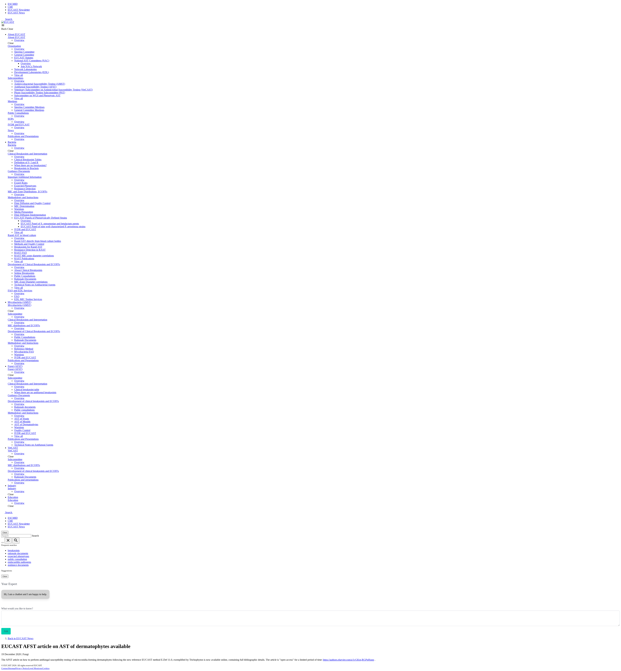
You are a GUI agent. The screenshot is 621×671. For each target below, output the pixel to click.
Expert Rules (20, 182)
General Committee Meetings (29, 110)
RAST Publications (24, 258)
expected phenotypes (18, 556)
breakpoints (14, 550)
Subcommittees (15, 78)
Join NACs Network (31, 66)
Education (13, 497)
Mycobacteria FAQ (24, 351)
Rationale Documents (25, 279)
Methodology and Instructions (23, 197)
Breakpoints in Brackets (26, 168)
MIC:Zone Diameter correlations (31, 281)
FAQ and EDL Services (20, 290)
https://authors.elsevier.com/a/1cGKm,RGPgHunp (348, 659)
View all (18, 75)
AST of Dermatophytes (26, 424)
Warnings (19, 209)
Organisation (14, 46)
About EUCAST (16, 34)
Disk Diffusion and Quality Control (32, 203)
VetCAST (13, 447)
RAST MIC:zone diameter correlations (34, 255)
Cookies (45, 668)
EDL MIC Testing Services (28, 299)
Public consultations (24, 410)
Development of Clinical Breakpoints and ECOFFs (34, 264)
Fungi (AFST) (15, 366)
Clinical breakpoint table (26, 389)
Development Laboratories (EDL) (31, 72)
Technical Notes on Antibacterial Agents (34, 284)
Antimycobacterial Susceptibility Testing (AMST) (39, 83)
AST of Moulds (22, 421)
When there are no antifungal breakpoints (35, 392)
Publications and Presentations (23, 136)
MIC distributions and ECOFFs (24, 325)
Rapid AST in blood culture (22, 235)
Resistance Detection (25, 188)
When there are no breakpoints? (30, 165)
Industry (12, 485)
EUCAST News (16, 12)
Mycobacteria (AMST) (19, 302)
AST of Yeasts (21, 418)
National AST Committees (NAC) (31, 60)
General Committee (24, 54)
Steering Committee (24, 51)
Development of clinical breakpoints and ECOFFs (33, 401)
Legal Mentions (35, 668)
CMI (10, 6)
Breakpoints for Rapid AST (28, 246)
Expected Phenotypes (25, 185)
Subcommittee (15, 313)
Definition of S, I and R (26, 162)
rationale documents (18, 553)
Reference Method (23, 348)
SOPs (11, 118)
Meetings (12, 101)
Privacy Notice (21, 668)
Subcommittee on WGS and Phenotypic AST (37, 95)
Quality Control (22, 430)
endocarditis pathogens (19, 562)
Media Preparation (23, 212)
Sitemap (11, 668)
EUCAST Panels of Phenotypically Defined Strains (40, 217)
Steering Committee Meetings (29, 107)
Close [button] (10, 28)
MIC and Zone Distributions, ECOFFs (27, 191)
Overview (19, 40)
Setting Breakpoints (24, 273)
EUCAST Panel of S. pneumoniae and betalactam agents (50, 223)
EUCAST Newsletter (19, 9)
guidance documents (18, 565)
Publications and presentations (23, 479)
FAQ (16, 296)
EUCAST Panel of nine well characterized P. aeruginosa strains (53, 226)
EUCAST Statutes (23, 57)
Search (9, 19)
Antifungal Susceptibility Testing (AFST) (35, 86)
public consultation (17, 559)
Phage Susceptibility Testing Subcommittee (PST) (39, 92)
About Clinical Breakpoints (28, 270)
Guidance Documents (19, 171)
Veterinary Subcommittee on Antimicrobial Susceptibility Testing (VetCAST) (53, 89)
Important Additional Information (25, 177)
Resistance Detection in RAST (30, 249)
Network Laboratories (25, 69)
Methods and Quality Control (29, 244)
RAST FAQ (20, 252)
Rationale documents (25, 407)
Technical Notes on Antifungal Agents (33, 444)
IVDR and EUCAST (19, 124)
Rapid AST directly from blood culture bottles (37, 241)
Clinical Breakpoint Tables (27, 159)
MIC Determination (24, 206)
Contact (4, 668)
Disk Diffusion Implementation (30, 214)
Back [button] (4, 28)
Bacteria (12, 142)
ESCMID (13, 4)
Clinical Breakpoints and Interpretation (27, 153)
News (11, 130)
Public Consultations (18, 113)
